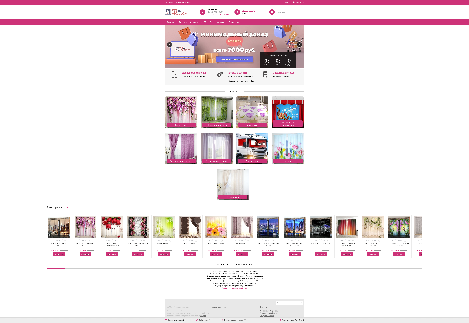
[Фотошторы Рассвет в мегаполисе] (268, 227)
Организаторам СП (198, 22)
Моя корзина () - (293, 320)
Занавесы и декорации (287, 123)
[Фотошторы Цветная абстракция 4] (321, 227)
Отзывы (220, 22)
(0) (65, 240)
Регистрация (299, 2)
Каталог (182, 22)
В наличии (233, 197)
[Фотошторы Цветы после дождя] (112, 227)
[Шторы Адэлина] (399, 227)
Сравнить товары (175, 320)
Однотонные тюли (216, 161)
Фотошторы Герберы (190, 243)
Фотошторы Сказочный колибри (373, 244)
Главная (170, 22)
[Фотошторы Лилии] (138, 227)
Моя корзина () (248, 11)
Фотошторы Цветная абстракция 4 (320, 244)
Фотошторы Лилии (137, 243)
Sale (212, 22)
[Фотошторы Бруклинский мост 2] (242, 227)
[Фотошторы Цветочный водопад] (59, 227)
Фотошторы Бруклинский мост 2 (242, 244)
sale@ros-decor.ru (267, 315)
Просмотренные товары (234, 320)
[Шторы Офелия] (216, 227)
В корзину (59, 254)
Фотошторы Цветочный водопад (59, 244)
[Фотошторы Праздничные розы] (85, 227)
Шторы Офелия (216, 243)
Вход (286, 2)
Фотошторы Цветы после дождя (112, 244)
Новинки (288, 161)
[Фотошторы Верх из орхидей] (347, 227)
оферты (203, 315)
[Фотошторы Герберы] (190, 227)
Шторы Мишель (164, 243)
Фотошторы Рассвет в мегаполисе (268, 244)
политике (197, 313)
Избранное (203, 320)
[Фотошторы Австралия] (295, 227)
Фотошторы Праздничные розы (85, 244)
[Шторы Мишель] (164, 227)
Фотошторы (181, 124)
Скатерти (252, 124)
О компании (234, 22)
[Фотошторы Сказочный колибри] (373, 227)
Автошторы (252, 161)
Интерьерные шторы (181, 161)
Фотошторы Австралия (294, 243)
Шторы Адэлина (399, 243)
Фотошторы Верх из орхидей (347, 244)
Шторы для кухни (217, 124)
